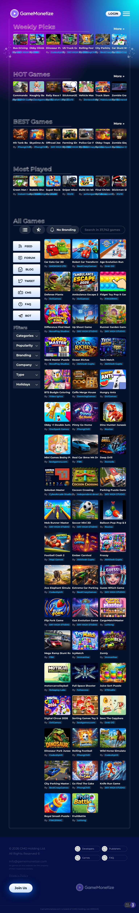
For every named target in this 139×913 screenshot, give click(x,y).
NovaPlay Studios (59, 331)
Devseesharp (91, 99)
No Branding (66, 230)
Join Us (21, 888)
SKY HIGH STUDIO (28, 52)
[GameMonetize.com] (31, 14)
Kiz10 (70, 99)
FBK (36, 52)
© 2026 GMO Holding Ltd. (27, 848)
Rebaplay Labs (57, 690)
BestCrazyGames (109, 52)
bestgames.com (43, 99)
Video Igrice (56, 396)
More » (119, 29)
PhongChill (90, 52)
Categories (24, 335)
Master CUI (123, 147)
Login (113, 13)
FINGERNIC (111, 298)
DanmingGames (86, 396)
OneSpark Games (110, 147)
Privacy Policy (18, 875)
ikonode (109, 461)
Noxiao (109, 429)
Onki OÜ (109, 266)
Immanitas (83, 657)
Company (24, 365)
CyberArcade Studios (61, 494)
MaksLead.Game (109, 99)
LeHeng (109, 624)
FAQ (111, 857)
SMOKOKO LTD (57, 266)
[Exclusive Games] (38, 230)
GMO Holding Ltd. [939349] (85, 909)
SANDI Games (26, 99)
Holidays (23, 384)
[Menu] (126, 14)
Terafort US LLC (59, 99)
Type (20, 374)
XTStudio (110, 690)
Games (86, 857)
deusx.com (106, 194)
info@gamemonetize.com (28, 861)
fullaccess (82, 690)
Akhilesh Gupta (85, 363)
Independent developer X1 (92, 494)
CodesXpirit (57, 52)
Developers (88, 848)
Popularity (24, 345)
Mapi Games (56, 559)
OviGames (55, 298)
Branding (23, 355)
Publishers (115, 848)
